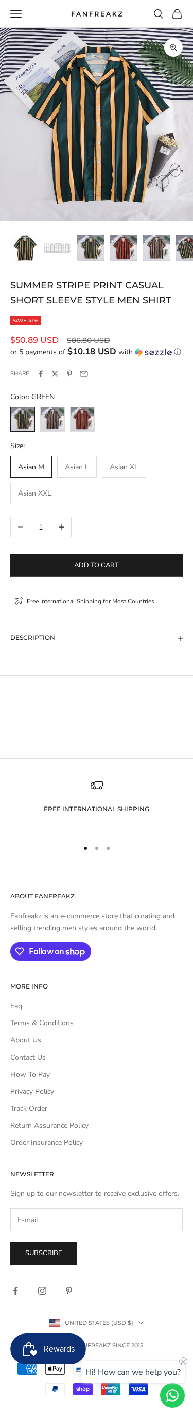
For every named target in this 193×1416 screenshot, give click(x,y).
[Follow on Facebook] (15, 1291)
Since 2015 (127, 1345)
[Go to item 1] (24, 248)
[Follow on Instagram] (42, 1291)
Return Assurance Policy (49, 1125)
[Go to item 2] (57, 248)
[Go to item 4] (123, 248)
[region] (96, 804)
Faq (16, 1006)
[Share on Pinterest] (69, 374)
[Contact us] (172, 1395)
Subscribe (43, 1253)
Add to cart (96, 565)
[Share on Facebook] (41, 374)
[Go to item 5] (156, 248)
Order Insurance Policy (46, 1142)
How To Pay (30, 1074)
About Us (25, 1040)
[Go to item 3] (90, 248)
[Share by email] (84, 374)
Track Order (28, 1108)
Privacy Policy (32, 1091)
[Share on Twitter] (55, 374)
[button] (96, 352)
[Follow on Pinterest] (69, 1291)
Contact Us (28, 1057)
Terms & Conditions (42, 1023)
